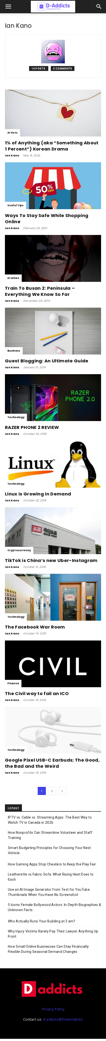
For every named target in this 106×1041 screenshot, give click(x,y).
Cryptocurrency (19, 550)
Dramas (13, 278)
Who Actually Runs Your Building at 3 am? (41, 921)
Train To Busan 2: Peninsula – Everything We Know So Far (40, 291)
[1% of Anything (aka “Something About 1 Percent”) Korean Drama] (53, 113)
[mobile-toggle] (8, 6)
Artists (12, 133)
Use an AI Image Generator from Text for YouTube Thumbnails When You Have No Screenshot (49, 892)
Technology (15, 417)
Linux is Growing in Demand (38, 494)
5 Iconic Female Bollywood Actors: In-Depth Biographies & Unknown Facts (54, 907)
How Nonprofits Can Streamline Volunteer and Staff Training (50, 835)
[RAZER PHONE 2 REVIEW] (53, 397)
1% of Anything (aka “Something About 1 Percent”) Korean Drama (52, 146)
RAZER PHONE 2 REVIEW (32, 427)
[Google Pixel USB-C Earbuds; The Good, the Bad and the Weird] (53, 730)
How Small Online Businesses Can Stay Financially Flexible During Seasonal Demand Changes (48, 949)
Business (13, 351)
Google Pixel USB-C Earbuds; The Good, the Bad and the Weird (52, 763)
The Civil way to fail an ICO (37, 693)
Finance (13, 683)
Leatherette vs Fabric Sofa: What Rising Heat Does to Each (51, 876)
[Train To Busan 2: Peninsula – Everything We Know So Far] (53, 258)
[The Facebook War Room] (53, 597)
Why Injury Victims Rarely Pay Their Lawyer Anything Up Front (53, 933)
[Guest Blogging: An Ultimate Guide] (53, 331)
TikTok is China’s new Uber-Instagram (51, 560)
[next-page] (62, 791)
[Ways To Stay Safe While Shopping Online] (53, 185)
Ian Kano (12, 155)
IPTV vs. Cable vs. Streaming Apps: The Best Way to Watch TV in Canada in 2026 (50, 819)
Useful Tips (15, 205)
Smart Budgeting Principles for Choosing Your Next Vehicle (49, 850)
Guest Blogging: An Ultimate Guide (46, 361)
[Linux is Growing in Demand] (53, 464)
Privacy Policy (53, 1009)
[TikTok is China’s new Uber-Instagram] (53, 530)
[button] (99, 6)
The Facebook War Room (35, 627)
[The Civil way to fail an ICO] (53, 663)
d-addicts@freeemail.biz (63, 1019)
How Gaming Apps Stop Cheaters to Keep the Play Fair (52, 864)
